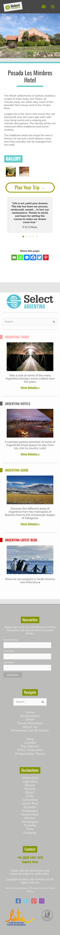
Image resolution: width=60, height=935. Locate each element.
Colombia (30, 799)
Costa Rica (30, 803)
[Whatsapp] (20, 257)
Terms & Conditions (16, 888)
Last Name (8, 662)
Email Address (10, 640)
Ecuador (30, 807)
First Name (8, 651)
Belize (30, 785)
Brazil (30, 792)
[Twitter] (39, 257)
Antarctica (30, 778)
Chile (30, 796)
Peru (30, 829)
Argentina (30, 781)
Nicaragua (30, 821)
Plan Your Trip (27, 187)
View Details (29, 387)
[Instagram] (42, 901)
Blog (30, 739)
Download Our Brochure (30, 730)
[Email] (14, 257)
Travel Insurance (30, 723)
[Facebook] (33, 257)
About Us (30, 726)
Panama (30, 825)
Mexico (30, 818)
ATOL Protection (30, 750)
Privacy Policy (38, 888)
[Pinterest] (46, 257)
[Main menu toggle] (53, 7)
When (30, 719)
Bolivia (30, 789)
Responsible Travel (30, 753)
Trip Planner (30, 746)
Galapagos (30, 810)
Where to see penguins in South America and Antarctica (30, 581)
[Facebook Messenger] (27, 257)
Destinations (30, 716)
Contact (30, 742)
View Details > (30, 454)
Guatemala (30, 814)
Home (30, 712)
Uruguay (30, 832)
